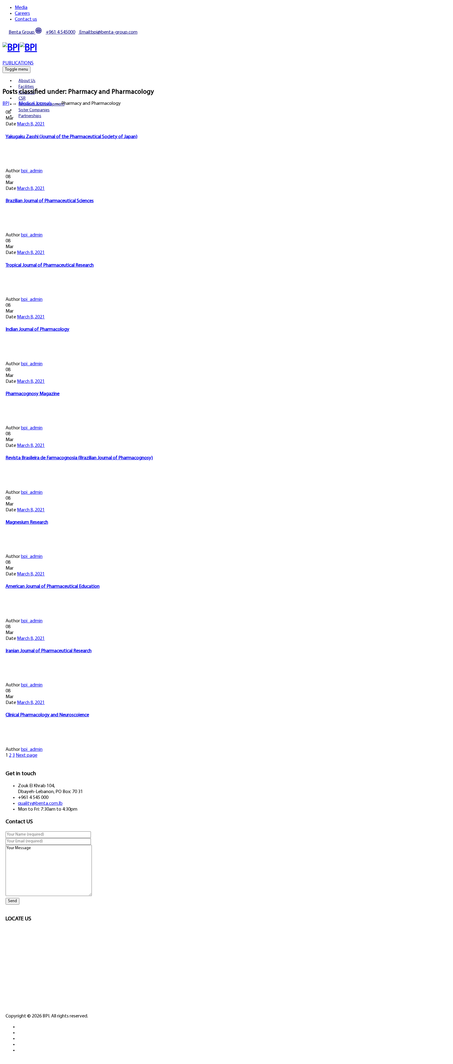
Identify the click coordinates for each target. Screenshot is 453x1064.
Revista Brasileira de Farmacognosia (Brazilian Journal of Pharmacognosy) (79, 458)
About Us (26, 81)
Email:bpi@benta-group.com (107, 32)
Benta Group (22, 32)
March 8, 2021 (31, 124)
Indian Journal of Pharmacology (37, 329)
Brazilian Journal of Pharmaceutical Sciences (50, 200)
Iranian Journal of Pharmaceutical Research (49, 651)
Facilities (26, 86)
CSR (22, 98)
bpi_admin (32, 171)
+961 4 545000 (60, 32)
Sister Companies (34, 110)
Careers (22, 13)
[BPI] (19, 48)
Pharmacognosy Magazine (32, 393)
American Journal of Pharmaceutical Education (53, 586)
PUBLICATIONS (18, 63)
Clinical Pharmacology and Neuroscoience (47, 715)
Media (21, 7)
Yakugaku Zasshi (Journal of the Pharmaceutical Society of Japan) (71, 136)
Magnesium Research (27, 522)
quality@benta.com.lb (40, 803)
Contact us (26, 19)
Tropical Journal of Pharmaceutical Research (50, 265)
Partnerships (29, 116)
